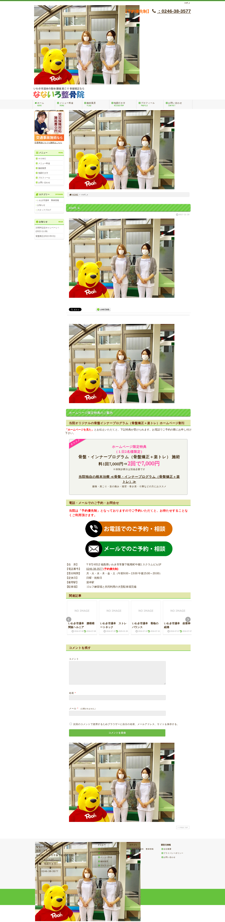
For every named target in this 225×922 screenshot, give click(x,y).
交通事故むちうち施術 (110, 853)
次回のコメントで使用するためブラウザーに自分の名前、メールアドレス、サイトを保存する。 (126, 724)
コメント (74, 659)
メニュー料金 (66, 104)
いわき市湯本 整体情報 (48, 200)
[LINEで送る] (103, 309)
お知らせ (41, 205)
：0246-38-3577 (174, 11)
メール (72, 708)
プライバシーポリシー (173, 853)
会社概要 (167, 849)
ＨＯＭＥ (42, 158)
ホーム (40, 104)
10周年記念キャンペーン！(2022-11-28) (48, 229)
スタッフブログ (44, 210)
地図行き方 (119, 104)
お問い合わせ (175, 104)
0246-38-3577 (94, 569)
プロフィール (148, 104)
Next (188, 619)
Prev (68, 619)
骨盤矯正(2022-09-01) (45, 236)
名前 (71, 693)
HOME (75, 195)
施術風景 (91, 104)
